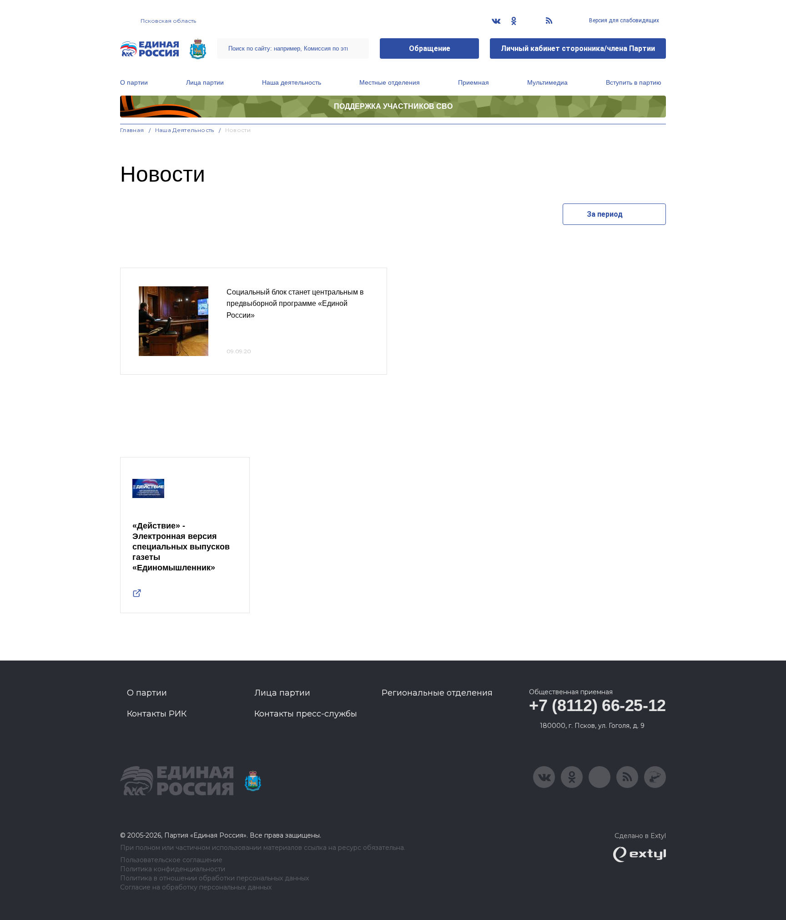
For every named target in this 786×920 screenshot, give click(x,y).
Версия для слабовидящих (623, 20)
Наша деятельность (291, 82)
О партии (134, 82)
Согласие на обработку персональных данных (196, 887)
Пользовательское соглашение (171, 860)
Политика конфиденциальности (172, 869)
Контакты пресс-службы (305, 714)
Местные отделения (389, 82)
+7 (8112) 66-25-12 (597, 705)
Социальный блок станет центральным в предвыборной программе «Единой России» (295, 303)
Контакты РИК (156, 714)
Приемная (473, 82)
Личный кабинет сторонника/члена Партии (578, 48)
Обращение (429, 48)
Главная (132, 130)
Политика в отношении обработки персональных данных (214, 878)
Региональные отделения (437, 693)
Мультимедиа (547, 82)
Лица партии (205, 82)
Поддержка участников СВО (393, 106)
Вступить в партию (633, 82)
